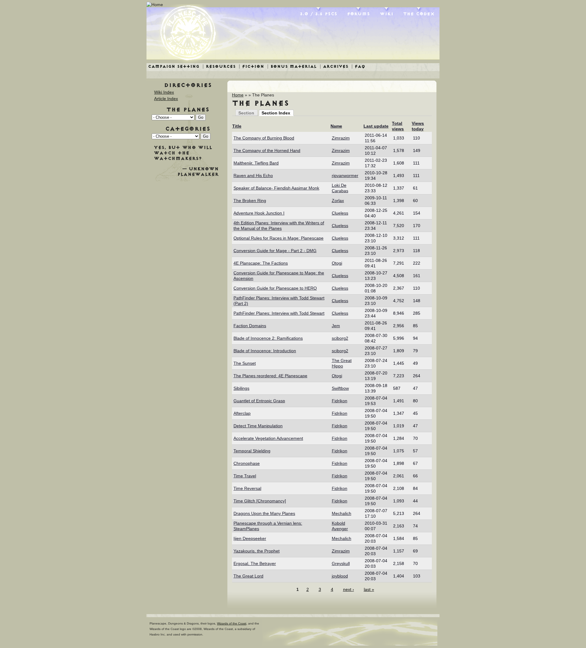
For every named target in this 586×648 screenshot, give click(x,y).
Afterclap (242, 413)
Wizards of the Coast (231, 623)
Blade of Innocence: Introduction (264, 350)
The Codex (419, 13)
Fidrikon (339, 400)
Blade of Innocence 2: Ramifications (268, 338)
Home (238, 94)
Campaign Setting (173, 66)
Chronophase (246, 463)
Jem (336, 325)
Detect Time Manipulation (258, 425)
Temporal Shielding (251, 450)
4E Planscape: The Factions (260, 263)
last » (369, 589)
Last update (376, 126)
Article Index (166, 98)
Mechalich (341, 513)
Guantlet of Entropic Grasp (259, 400)
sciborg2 (340, 338)
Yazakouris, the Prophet (256, 550)
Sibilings (241, 388)
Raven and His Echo (253, 175)
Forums (358, 13)
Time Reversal (247, 488)
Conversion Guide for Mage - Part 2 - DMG (275, 250)
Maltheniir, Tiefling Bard (256, 163)
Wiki (386, 13)
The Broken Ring (249, 200)
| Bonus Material (292, 66)
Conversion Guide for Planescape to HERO (275, 288)
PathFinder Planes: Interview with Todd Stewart (278, 313)
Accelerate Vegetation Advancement (268, 438)
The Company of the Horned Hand (266, 150)
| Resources (219, 66)
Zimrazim (341, 138)
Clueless (340, 213)
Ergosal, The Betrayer (254, 563)
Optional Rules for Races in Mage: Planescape (278, 238)
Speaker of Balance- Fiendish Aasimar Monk (276, 188)
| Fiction (251, 66)
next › (348, 589)
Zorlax (338, 200)
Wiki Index (164, 92)
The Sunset (244, 363)
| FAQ (358, 66)
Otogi (337, 263)
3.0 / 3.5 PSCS (318, 13)
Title (236, 126)
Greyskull (341, 563)
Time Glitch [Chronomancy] (259, 500)
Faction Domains (249, 325)
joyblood (340, 576)
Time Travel (244, 475)
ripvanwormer (345, 175)
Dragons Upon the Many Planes (264, 513)
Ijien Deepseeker (249, 538)
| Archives (334, 66)
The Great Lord (248, 576)
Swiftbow (340, 388)
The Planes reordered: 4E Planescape (270, 375)
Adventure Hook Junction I (258, 213)
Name (336, 126)
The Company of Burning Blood (263, 138)
